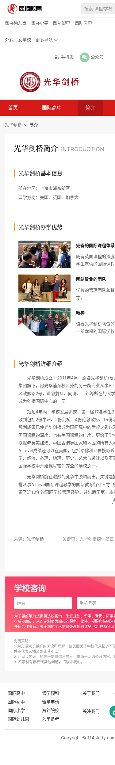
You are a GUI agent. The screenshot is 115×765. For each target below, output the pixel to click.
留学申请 (50, 701)
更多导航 (44, 39)
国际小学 (39, 22)
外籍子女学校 (18, 39)
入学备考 (50, 718)
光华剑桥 (13, 125)
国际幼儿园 (16, 22)
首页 (13, 108)
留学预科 (50, 693)
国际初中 (61, 22)
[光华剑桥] (47, 81)
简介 (90, 108)
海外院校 (50, 710)
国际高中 (83, 22)
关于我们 (91, 693)
